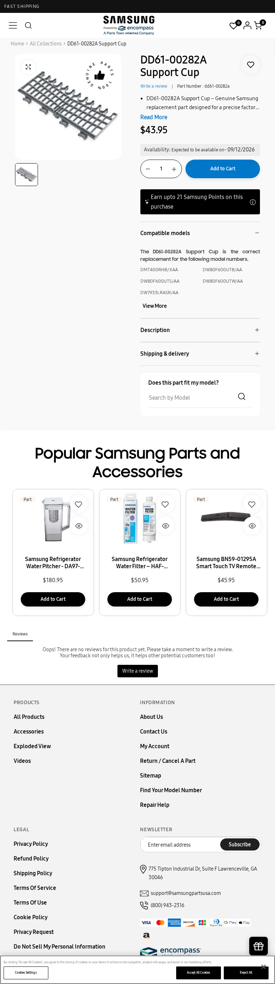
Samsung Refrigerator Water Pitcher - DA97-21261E (53, 563)
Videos (22, 761)
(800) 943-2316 (167, 905)
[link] (250, 64)
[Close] (263, 967)
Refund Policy (31, 858)
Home (17, 44)
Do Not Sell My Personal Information (59, 946)
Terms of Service (35, 888)
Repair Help (154, 805)
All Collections (46, 44)
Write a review (153, 86)
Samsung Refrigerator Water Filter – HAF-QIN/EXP (140, 563)
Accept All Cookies (198, 972)
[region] (137, 969)
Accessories (29, 731)
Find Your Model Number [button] (171, 790)
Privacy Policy (31, 844)
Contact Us (153, 731)
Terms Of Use (30, 902)
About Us (151, 716)
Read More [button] (153, 117)
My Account (154, 746)
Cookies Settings (26, 972)
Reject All (246, 972)
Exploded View (32, 746)
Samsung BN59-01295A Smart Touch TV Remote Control (226, 563)
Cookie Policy (31, 917)
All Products (29, 716)
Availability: (157, 150)
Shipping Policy (33, 873)
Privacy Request (34, 932)
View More (155, 306)
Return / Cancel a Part (168, 761)
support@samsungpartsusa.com (186, 893)
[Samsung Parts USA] (129, 25)
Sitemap (150, 775)
